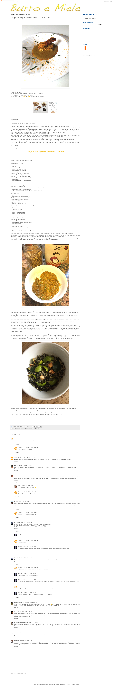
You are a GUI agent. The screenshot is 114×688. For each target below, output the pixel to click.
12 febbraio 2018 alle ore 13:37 (29, 579)
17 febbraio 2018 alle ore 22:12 (25, 611)
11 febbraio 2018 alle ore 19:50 (26, 465)
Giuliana (16, 611)
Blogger (77, 684)
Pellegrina (16, 522)
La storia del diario (88, 17)
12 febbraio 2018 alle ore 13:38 (29, 546)
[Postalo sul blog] (36, 427)
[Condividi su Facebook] (39, 427)
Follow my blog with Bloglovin (89, 55)
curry (29, 428)
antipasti (26, 428)
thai (36, 428)
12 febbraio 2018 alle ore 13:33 (31, 567)
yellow (39, 428)
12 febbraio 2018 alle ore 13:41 (31, 512)
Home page (45, 670)
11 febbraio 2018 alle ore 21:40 (23, 501)
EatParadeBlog (17, 632)
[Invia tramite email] (35, 427)
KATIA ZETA (17, 465)
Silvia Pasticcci (17, 457)
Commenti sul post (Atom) (20, 673)
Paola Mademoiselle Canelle (20, 622)
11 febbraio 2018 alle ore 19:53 (23, 475)
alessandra (16, 640)
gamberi (31, 428)
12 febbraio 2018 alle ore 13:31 (25, 557)
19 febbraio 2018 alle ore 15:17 (33, 622)
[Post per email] (32, 426)
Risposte (17, 444)
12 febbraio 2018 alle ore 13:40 (31, 447)
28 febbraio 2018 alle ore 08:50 (26, 640)
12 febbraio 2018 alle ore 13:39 (29, 592)
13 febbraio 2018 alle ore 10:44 (31, 602)
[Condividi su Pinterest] (41, 427)
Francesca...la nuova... (19, 602)
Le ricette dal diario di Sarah (90, 18)
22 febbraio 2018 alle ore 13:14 (28, 632)
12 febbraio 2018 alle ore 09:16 (27, 485)
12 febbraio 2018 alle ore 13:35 (31, 540)
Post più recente (14, 670)
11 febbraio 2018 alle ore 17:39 (28, 457)
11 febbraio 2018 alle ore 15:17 (26, 438)
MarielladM (16, 438)
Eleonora (20, 447)
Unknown (88, 48)
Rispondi (16, 441)
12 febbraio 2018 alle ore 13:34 (29, 534)
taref (35, 428)
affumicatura (21, 428)
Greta (15, 501)
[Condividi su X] (38, 427)
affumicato (17, 428)
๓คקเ (15, 475)
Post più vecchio (76, 670)
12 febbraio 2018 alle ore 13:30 (25, 522)
